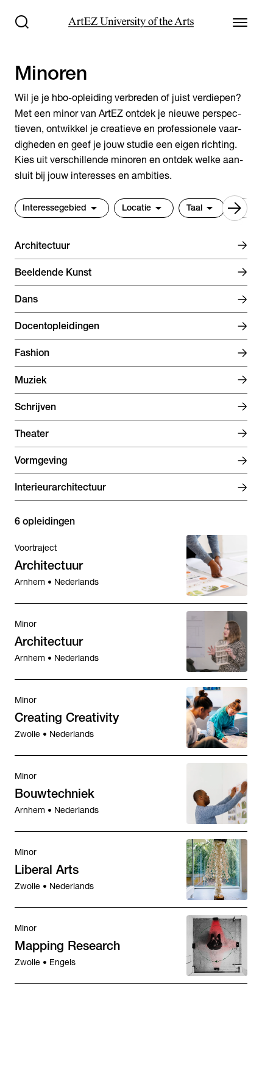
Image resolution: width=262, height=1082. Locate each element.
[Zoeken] (22, 22)
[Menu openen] (240, 22)
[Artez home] (130, 22)
